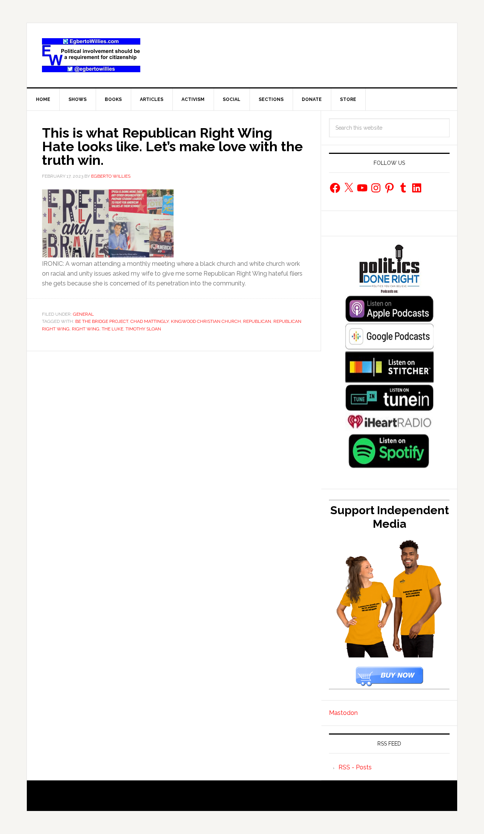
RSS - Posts (355, 767)
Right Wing (85, 329)
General (83, 314)
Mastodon (343, 712)
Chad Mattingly (149, 321)
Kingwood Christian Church (206, 321)
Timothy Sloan (143, 329)
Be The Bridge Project (101, 321)
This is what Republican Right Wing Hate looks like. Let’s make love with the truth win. (172, 146)
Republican (257, 321)
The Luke (112, 329)
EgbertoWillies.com (91, 55)
